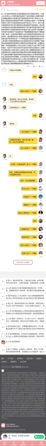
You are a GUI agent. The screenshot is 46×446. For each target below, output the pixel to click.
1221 (27, 367)
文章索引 (4, 362)
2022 (23, 367)
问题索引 (39, 358)
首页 (2, 358)
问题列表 (18, 367)
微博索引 (14, 362)
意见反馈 (30, 358)
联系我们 (20, 358)
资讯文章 (23, 362)
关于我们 (11, 358)
